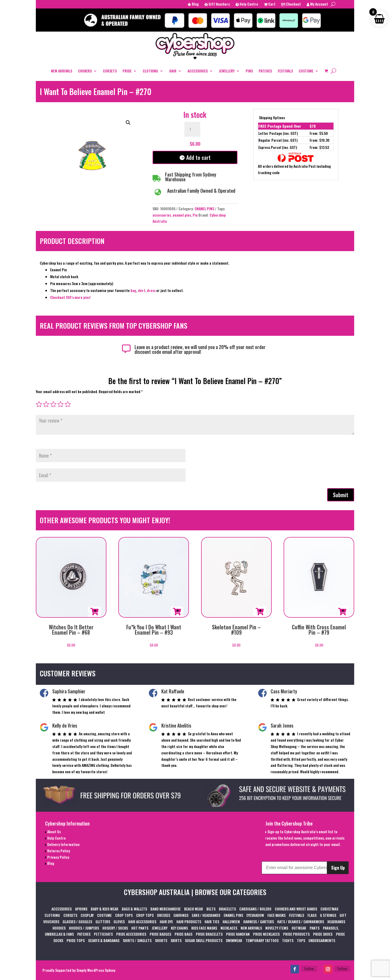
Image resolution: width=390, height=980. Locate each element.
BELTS (210, 909)
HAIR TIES (212, 921)
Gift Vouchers (219, 4)
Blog (195, 4)
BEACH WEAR (193, 909)
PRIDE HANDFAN (238, 934)
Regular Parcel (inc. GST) (278, 140)
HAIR (172, 71)
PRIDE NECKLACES (266, 934)
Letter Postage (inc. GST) (278, 133)
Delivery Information (63, 844)
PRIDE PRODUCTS (296, 934)
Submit (340, 495)
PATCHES (265, 71)
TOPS (301, 940)
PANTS (314, 928)
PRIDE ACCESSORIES (131, 934)
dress (151, 290)
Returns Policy (58, 850)
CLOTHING (150, 71)
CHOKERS (85, 71)
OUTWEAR (299, 928)
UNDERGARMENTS (322, 940)
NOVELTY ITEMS (276, 928)
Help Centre (248, 4)
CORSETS (110, 71)
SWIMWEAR (234, 940)
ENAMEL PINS (204, 208)
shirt (141, 290)
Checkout (293, 4)
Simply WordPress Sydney (95, 970)
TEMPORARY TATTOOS (262, 940)
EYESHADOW (255, 915)
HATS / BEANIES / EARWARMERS (300, 921)
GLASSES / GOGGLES (77, 921)
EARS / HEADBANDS (206, 915)
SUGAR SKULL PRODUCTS (203, 940)
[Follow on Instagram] (328, 969)
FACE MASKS (276, 915)
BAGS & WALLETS (134, 909)
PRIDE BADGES (160, 934)
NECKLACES (228, 928)
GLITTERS (103, 921)
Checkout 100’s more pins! (70, 297)
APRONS (81, 909)
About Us (53, 831)
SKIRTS (176, 940)
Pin (195, 215)
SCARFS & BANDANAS (103, 940)
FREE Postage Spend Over (279, 126)
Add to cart (198, 157)
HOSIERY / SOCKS (115, 928)
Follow (309, 968)
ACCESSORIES (198, 71)
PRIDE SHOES (322, 934)
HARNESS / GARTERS (258, 921)
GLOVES (119, 921)
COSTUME (306, 71)
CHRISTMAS (329, 909)
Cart (271, 4)
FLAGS (312, 915)
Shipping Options (272, 117)
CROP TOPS (124, 915)
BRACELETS (227, 909)
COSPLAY (87, 915)
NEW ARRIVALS (61, 71)
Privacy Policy (57, 857)
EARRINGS (181, 915)
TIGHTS (287, 940)
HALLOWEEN (231, 921)
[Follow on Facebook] (295, 969)
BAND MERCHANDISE (165, 909)
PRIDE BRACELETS (209, 934)
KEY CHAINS (179, 928)
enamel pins (182, 215)
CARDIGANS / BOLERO (255, 909)
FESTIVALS (285, 71)
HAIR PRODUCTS (188, 921)
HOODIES (59, 928)
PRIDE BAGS (183, 934)
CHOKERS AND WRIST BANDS (296, 909)
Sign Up (338, 868)
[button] (128, 122)
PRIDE (127, 71)
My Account (318, 4)
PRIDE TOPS (76, 940)
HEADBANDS (336, 921)
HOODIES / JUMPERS (84, 928)
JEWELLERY (227, 71)
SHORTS (161, 940)
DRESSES (163, 915)
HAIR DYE (166, 921)
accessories (162, 215)
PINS (249, 71)
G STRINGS (328, 915)
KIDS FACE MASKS (204, 928)
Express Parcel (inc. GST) (277, 147)
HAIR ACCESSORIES (142, 921)
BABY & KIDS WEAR (104, 909)
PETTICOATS (103, 934)
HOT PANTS (139, 928)
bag (133, 290)
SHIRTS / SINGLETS (137, 940)
